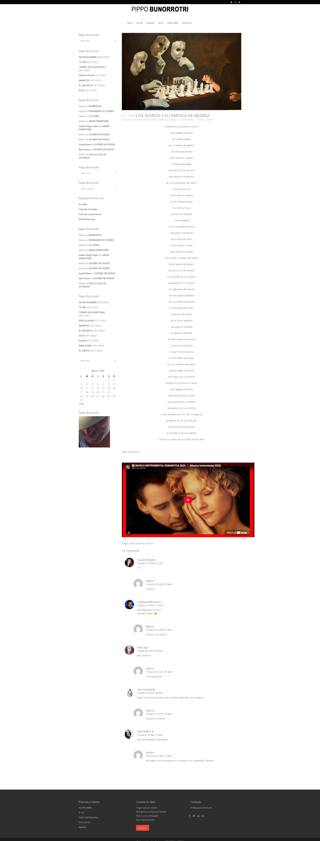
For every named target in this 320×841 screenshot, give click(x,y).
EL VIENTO (84, 350)
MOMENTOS (95, 106)
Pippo (174, 119)
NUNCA (83, 340)
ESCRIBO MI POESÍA (99, 134)
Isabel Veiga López (89, 126)
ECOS (81, 90)
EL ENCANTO (86, 85)
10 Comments (186, 119)
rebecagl (142, 647)
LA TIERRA (93, 116)
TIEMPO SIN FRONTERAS (92, 67)
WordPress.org (87, 219)
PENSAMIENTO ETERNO (101, 111)
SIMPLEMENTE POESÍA (141, 543)
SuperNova (85, 144)
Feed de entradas (88, 209)
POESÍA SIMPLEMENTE (155, 119)
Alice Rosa (84, 149)
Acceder (83, 204)
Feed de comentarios (90, 214)
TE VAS (82, 62)
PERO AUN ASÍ (86, 75)
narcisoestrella (146, 689)
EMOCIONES (85, 345)
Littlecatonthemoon (149, 602)
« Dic (81, 403)
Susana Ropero (146, 560)
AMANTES (84, 80)
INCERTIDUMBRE (88, 57)
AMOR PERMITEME (99, 121)
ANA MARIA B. (145, 731)
